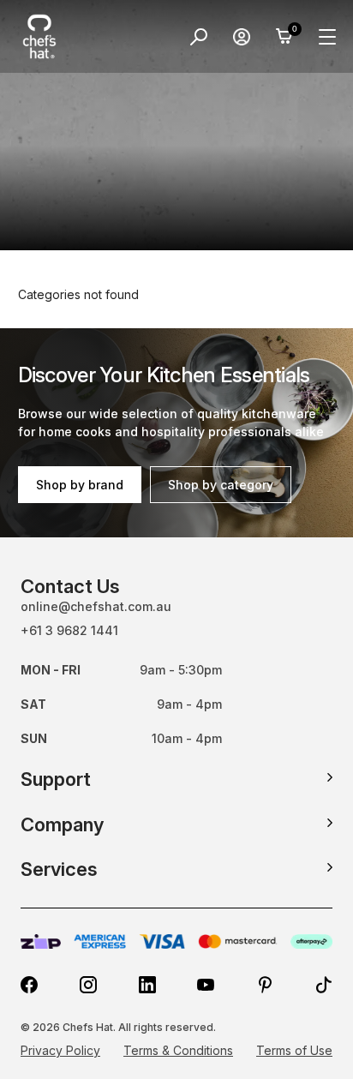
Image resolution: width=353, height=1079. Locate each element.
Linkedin (147, 984)
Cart (284, 36)
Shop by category (220, 484)
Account (241, 36)
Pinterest (264, 984)
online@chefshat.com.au (96, 606)
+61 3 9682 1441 (69, 630)
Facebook (29, 984)
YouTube (205, 984)
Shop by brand (79, 484)
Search (198, 36)
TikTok (323, 984)
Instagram (88, 984)
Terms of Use (294, 1050)
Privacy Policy (60, 1050)
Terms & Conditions (178, 1050)
